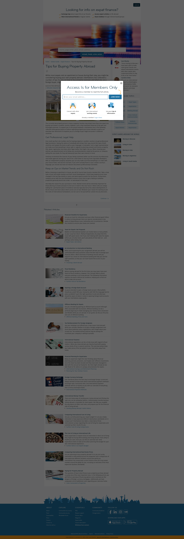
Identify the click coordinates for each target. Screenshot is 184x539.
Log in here (98, 117)
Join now (115, 97)
